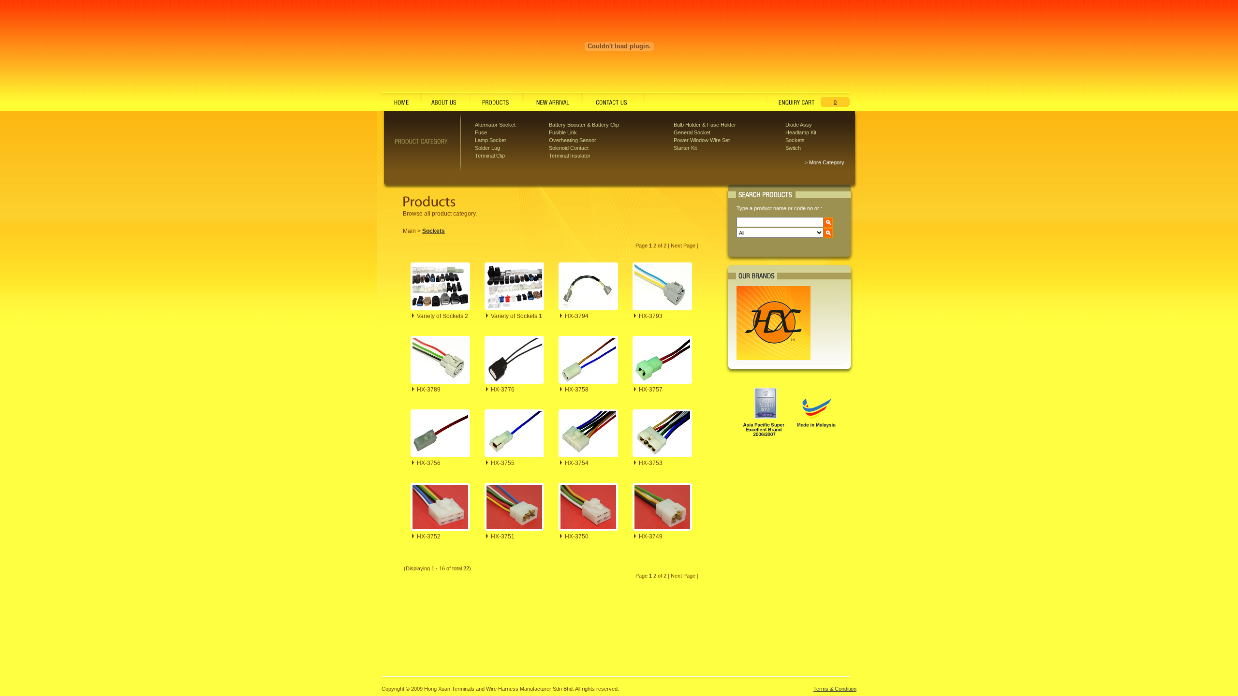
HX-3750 (577, 536)
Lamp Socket (490, 140)
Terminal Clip (490, 156)
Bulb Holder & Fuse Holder (705, 125)
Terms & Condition (834, 689)
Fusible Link (563, 132)
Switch (793, 148)
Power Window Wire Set (702, 140)
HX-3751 (503, 536)
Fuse (481, 132)
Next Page (683, 245)
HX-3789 (429, 389)
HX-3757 (651, 389)
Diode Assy (798, 125)
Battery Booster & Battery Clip (584, 125)
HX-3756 (429, 463)
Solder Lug (487, 148)
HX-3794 (577, 316)
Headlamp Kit (800, 132)
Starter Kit (685, 148)
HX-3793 (651, 316)
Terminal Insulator (569, 156)
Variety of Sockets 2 (442, 316)
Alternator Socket (495, 125)
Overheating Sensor (572, 140)
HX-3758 (577, 389)
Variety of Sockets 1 (516, 316)
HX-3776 (503, 389)
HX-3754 (577, 463)
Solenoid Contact (569, 148)
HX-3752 (429, 536)
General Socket (692, 132)
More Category (826, 162)
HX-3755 (503, 463)
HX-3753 (651, 463)
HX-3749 (651, 536)
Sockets (795, 140)
